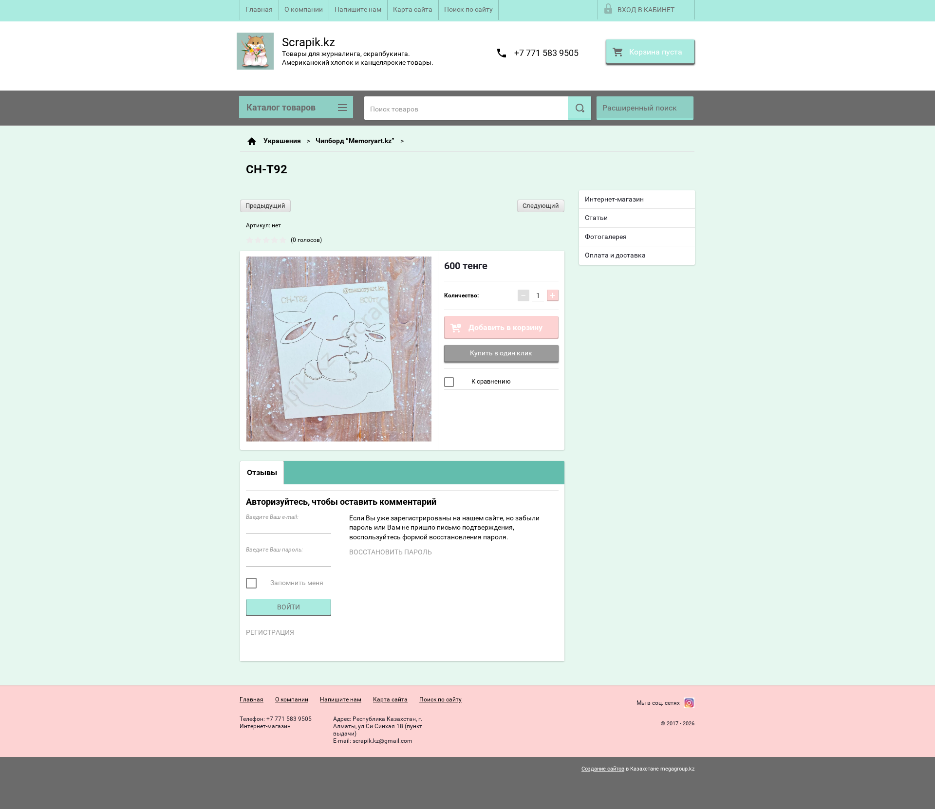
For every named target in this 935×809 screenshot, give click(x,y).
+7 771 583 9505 (546, 53)
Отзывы (262, 472)
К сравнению (490, 381)
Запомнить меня (296, 583)
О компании (303, 9)
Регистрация (270, 632)
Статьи (596, 217)
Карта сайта (412, 9)
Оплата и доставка (615, 255)
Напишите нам (358, 9)
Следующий (541, 205)
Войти (288, 607)
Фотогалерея (606, 236)
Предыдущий (265, 205)
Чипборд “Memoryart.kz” (355, 141)
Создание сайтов (602, 769)
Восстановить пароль (390, 552)
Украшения (282, 141)
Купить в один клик (501, 353)
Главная (259, 9)
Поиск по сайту (468, 9)
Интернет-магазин (614, 199)
